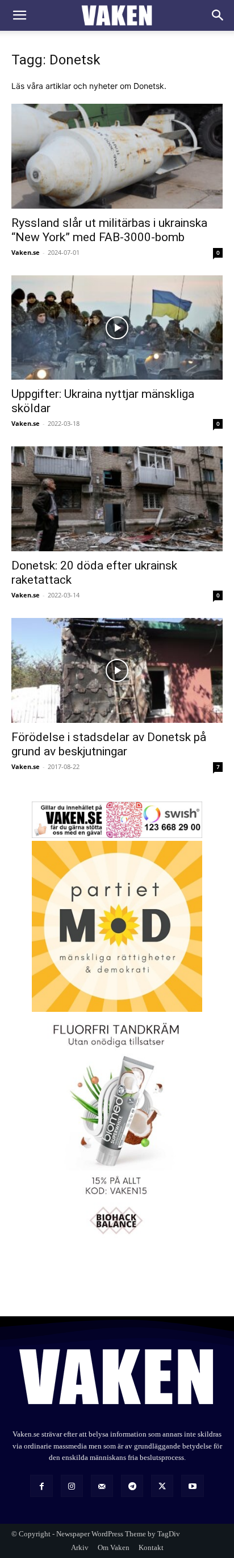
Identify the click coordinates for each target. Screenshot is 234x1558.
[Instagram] (72, 1486)
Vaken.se (25, 252)
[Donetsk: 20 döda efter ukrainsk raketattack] (117, 498)
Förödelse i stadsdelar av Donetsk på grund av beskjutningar (108, 744)
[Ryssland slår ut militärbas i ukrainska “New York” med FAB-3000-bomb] (117, 156)
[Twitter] (162, 1486)
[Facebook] (41, 1486)
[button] (19, 15)
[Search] (218, 15)
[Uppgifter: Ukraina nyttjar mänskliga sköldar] (117, 327)
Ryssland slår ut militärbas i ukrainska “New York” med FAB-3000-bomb (109, 230)
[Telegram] (132, 1486)
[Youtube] (192, 1486)
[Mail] (102, 1486)
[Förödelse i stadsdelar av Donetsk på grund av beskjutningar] (117, 670)
